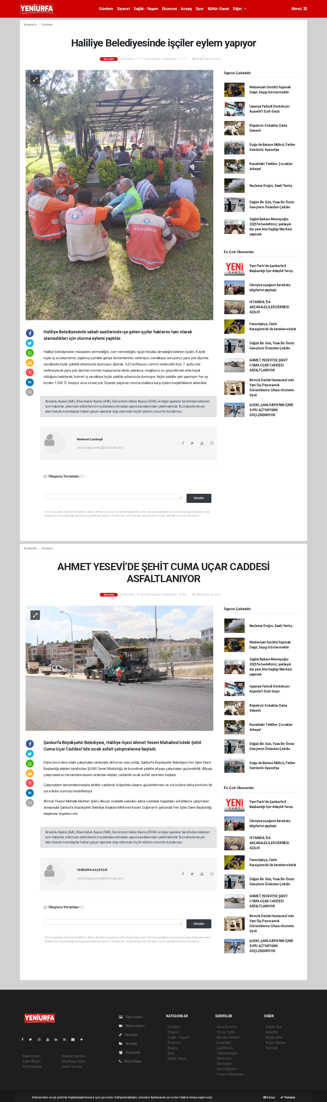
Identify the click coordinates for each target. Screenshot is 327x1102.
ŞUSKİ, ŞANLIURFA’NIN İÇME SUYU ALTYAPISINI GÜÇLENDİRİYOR (271, 410)
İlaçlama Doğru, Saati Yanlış (270, 185)
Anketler (272, 1032)
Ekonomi (169, 8)
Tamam (289, 1097)
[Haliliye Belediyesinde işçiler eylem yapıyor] (119, 195)
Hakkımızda (30, 1056)
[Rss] (66, 1039)
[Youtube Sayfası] (49, 1039)
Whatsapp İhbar (73, 1061)
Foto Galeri (134, 1017)
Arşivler (131, 1043)
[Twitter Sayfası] (32, 1039)
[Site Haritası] (75, 1039)
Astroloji (272, 1048)
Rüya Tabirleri (276, 1043)
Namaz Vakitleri (228, 1037)
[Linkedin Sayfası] (58, 1039)
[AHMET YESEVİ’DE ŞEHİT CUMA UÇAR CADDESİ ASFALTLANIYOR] (119, 668)
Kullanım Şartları (73, 1056)
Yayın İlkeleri (31, 1061)
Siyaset (123, 8)
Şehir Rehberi (226, 1069)
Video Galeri (134, 1026)
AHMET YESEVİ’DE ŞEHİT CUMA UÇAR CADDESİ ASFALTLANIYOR (268, 365)
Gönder (199, 498)
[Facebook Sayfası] (24, 1039)
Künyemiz (133, 1052)
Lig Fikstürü (225, 1048)
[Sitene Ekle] (83, 1039)
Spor (200, 8)
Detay (270, 1097)
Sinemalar (224, 1058)
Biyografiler (274, 1037)
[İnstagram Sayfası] (41, 1039)
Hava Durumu (227, 1027)
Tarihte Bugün (227, 1053)
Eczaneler (224, 1043)
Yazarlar (131, 1035)
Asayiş (186, 8)
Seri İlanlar (224, 1064)
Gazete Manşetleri (230, 1074)
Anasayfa (30, 24)
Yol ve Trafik (226, 1032)
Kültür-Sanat (218, 8)
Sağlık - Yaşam (146, 8)
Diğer (238, 8)
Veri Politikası (32, 1066)
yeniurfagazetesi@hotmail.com (100, 447)
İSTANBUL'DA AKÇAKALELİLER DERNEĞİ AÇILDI (269, 307)
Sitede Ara (273, 1027)
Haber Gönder (72, 1066)
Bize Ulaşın (133, 1061)
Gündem (106, 8)
